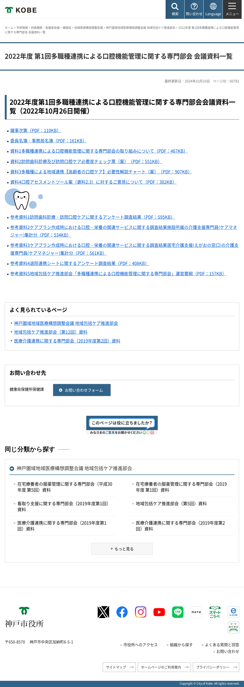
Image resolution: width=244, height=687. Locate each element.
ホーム (9, 28)
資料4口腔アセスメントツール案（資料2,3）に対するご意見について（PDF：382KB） (93, 182)
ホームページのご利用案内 (161, 667)
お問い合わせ (227, 651)
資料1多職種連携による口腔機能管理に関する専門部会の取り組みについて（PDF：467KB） (99, 151)
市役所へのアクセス (140, 644)
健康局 (67, 28)
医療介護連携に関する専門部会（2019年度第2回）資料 (180, 526)
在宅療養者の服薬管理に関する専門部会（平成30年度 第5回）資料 (64, 487)
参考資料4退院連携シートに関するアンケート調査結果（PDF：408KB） (79, 263)
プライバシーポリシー (212, 667)
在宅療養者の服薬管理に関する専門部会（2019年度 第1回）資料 (181, 487)
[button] (175, 9)
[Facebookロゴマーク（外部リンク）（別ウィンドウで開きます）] (122, 612)
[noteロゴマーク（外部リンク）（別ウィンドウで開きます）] (196, 612)
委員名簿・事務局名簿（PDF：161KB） (48, 140)
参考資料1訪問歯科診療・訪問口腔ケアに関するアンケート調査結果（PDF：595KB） (92, 217)
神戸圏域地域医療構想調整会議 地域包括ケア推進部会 (140, 28)
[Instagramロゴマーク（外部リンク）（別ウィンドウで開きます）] (140, 612)
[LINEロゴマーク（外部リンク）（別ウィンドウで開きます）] (177, 612)
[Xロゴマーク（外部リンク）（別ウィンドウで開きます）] (103, 612)
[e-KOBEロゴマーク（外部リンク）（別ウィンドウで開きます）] (233, 612)
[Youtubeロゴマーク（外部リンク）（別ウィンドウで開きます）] (159, 612)
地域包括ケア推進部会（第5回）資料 (171, 503)
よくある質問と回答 (222, 644)
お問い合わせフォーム (84, 390)
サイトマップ (116, 667)
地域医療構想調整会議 (88, 28)
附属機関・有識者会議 (45, 28)
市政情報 (22, 28)
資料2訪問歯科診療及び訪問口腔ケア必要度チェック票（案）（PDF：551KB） (86, 161)
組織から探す (181, 644)
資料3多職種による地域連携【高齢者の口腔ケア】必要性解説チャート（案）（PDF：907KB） (101, 171)
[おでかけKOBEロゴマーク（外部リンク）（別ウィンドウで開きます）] (233, 627)
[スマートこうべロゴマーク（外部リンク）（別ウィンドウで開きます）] (215, 612)
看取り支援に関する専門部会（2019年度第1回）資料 (64, 506)
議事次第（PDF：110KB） (35, 130)
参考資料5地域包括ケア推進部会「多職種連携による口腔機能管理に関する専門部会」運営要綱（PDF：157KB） (118, 273)
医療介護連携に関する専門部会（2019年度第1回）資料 (62, 526)
